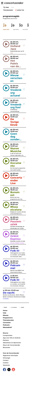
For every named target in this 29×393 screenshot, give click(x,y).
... (16, 77)
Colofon (5, 363)
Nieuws (5, 315)
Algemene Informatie (10, 355)
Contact (5, 360)
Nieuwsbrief (7, 327)
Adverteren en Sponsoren (12, 342)
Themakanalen (8, 10)
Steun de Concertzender (11, 345)
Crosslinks (6, 298)
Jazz (11, 53)
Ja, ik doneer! (14, 307)
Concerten (7, 322)
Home (5, 310)
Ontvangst (6, 358)
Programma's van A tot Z (10, 18)
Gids (12, 7)
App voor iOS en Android (11, 338)
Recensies (6, 347)
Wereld (12, 243)
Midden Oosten (19, 243)
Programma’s (8, 318)
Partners (6, 340)
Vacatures (6, 365)
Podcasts (6, 325)
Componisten (7, 335)
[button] (6, 44)
